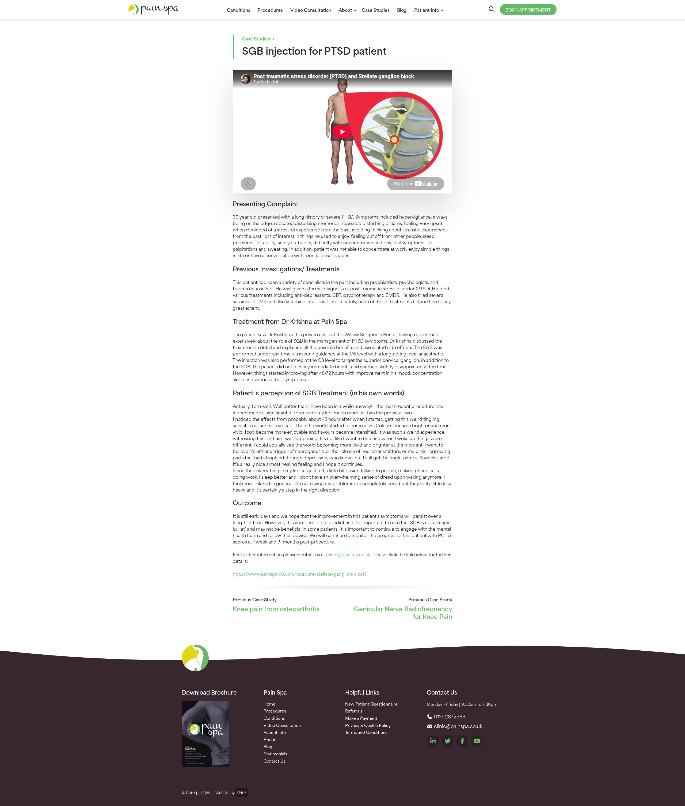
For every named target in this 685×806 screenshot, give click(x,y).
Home (269, 704)
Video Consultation (310, 9)
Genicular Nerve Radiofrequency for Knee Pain (403, 612)
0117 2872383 (449, 716)
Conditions (238, 9)
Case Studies (376, 9)
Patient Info (426, 9)
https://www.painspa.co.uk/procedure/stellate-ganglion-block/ (300, 573)
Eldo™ (242, 792)
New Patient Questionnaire (371, 704)
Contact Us (274, 761)
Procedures (270, 9)
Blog (402, 9)
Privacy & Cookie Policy (368, 725)
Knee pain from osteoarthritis (276, 608)
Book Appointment (528, 9)
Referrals (353, 711)
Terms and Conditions (366, 732)
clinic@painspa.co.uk (348, 554)
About (345, 9)
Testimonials (275, 754)
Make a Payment (361, 718)
